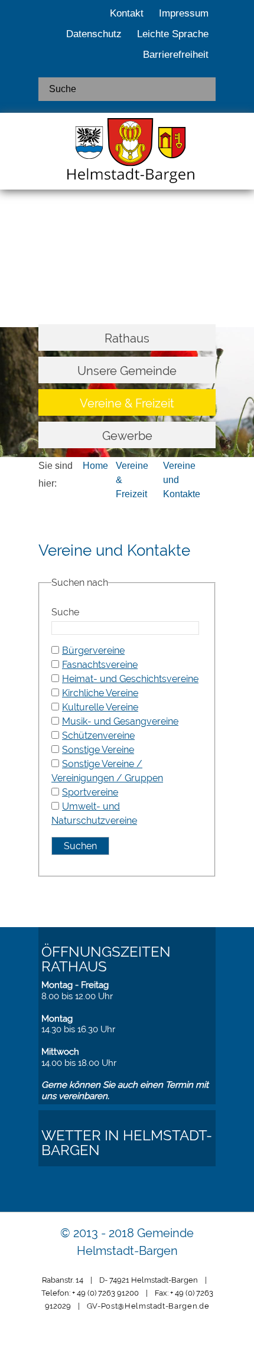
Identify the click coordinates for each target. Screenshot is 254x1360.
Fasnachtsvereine (100, 664)
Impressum (184, 13)
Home (95, 466)
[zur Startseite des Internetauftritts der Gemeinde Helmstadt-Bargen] (127, 154)
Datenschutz (94, 34)
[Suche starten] (202, 89)
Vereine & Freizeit (127, 403)
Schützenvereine (98, 735)
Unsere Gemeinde (127, 371)
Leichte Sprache (173, 34)
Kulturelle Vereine (100, 707)
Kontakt (127, 13)
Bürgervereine (93, 650)
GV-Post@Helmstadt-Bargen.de (148, 1306)
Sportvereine (90, 792)
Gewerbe (127, 436)
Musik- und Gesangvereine (120, 721)
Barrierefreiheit (176, 54)
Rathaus (127, 338)
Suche (65, 612)
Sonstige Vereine (98, 749)
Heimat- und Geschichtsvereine (130, 678)
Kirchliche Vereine (100, 693)
